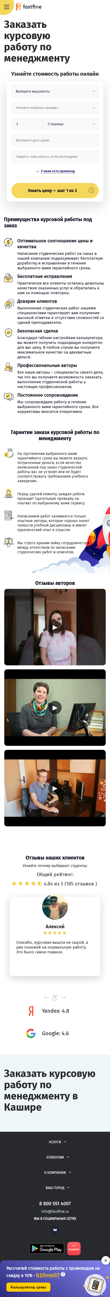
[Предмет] (55, 110)
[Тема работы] (55, 159)
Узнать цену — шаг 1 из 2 (52, 190)
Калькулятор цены (28, 1287)
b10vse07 (48, 1275)
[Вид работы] (55, 93)
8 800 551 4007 (90, 7)
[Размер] (27, 126)
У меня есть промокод (58, 171)
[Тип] (71, 126)
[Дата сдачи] (55, 142)
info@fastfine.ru (55, 1211)
